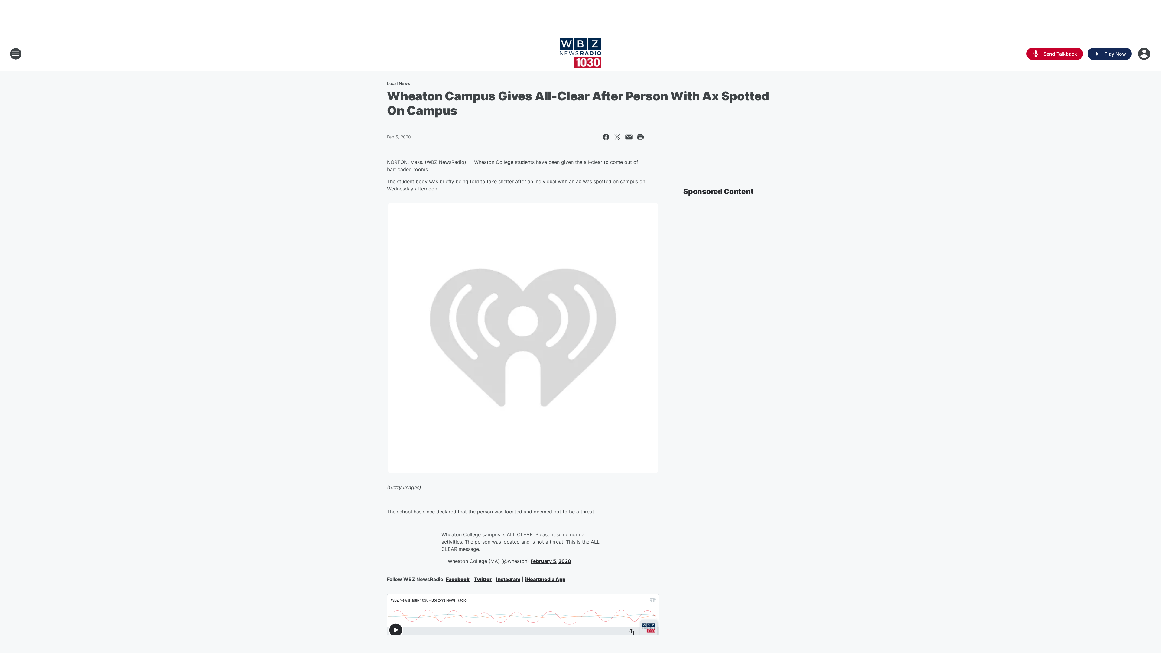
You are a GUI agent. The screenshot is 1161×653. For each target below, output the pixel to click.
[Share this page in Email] (629, 137)
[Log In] (1144, 54)
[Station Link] (581, 54)
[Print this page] (640, 137)
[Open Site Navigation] (16, 54)
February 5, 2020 (551, 561)
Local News (398, 83)
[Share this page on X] (617, 137)
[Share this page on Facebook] (606, 137)
